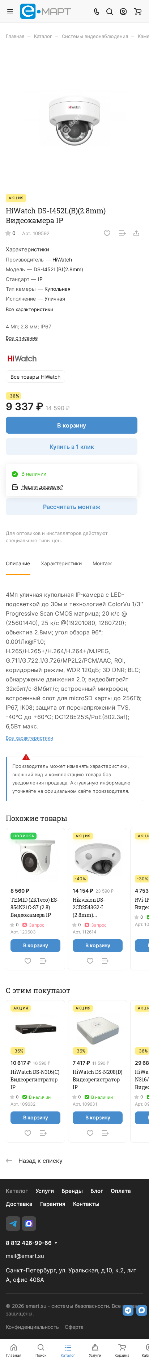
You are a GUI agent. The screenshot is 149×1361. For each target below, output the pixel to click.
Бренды (72, 1190)
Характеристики (61, 563)
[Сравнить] (122, 233)
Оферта (74, 1327)
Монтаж (102, 563)
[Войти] (123, 11)
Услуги (44, 1190)
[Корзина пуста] (137, 11)
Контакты (86, 1203)
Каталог (17, 1190)
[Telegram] (13, 1223)
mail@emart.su (25, 1255)
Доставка (19, 1203)
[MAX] (29, 1223)
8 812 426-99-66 (29, 1243)
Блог (96, 1190)
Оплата (121, 1190)
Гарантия (52, 1203)
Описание (18, 563)
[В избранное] (107, 233)
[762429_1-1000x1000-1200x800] (74, 120)
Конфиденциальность (32, 1327)
